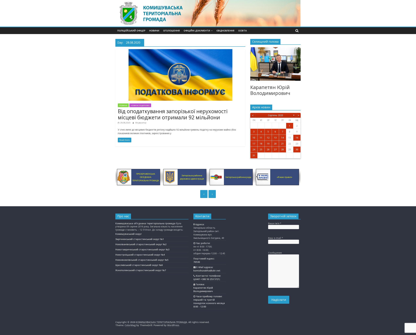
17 (254, 143)
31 (254, 155)
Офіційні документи (197, 30)
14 (282, 137)
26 (268, 149)
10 (254, 137)
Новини (154, 30)
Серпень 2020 (275, 115)
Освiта (242, 30)
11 (261, 137)
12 (268, 137)
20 (275, 143)
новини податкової (140, 105)
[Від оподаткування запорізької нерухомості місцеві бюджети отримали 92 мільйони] (180, 51)
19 (268, 143)
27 (275, 149)
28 (282, 149)
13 (275, 137)
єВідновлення (225, 30)
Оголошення (171, 30)
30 (297, 149)
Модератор (140, 122)
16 (297, 137)
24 (254, 149)
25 (261, 149)
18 (261, 143)
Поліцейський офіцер (131, 30)
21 (282, 143)
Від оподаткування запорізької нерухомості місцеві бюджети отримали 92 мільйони (173, 114)
